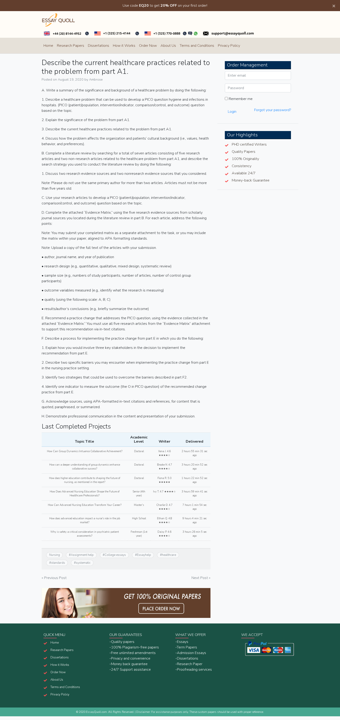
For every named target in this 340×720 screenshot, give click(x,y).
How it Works (124, 45)
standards (58, 563)
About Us (168, 45)
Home (48, 45)
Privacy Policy (229, 45)
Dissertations (98, 45)
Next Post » (201, 577)
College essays (115, 555)
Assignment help (82, 555)
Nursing (54, 555)
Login (232, 111)
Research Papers (70, 45)
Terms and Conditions (197, 45)
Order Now (148, 45)
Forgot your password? (272, 110)
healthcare (169, 555)
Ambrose (96, 79)
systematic (83, 563)
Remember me (240, 98)
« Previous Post (54, 577)
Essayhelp (144, 555)
